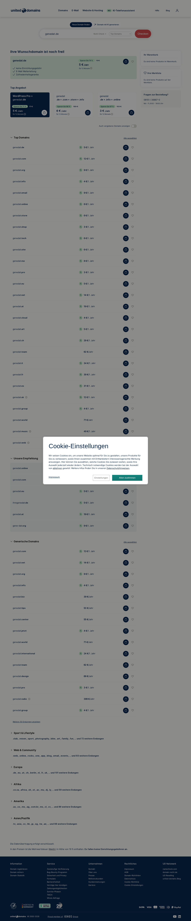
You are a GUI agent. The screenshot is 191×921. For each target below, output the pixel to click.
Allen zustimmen (127, 477)
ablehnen (57, 468)
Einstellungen (101, 477)
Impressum (54, 477)
